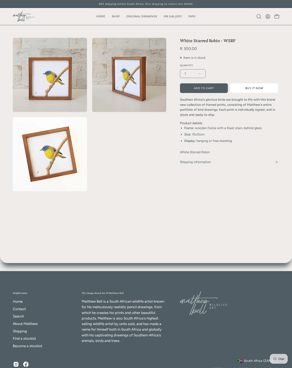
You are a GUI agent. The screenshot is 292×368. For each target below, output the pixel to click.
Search (18, 316)
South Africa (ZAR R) (259, 361)
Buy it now (254, 88)
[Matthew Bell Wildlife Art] (23, 16)
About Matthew (25, 324)
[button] (192, 16)
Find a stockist (24, 338)
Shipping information (195, 162)
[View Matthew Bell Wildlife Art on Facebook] (26, 364)
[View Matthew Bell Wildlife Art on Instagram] (16, 364)
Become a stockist (27, 346)
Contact (19, 309)
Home (18, 301)
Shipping (20, 331)
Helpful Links (20, 292)
